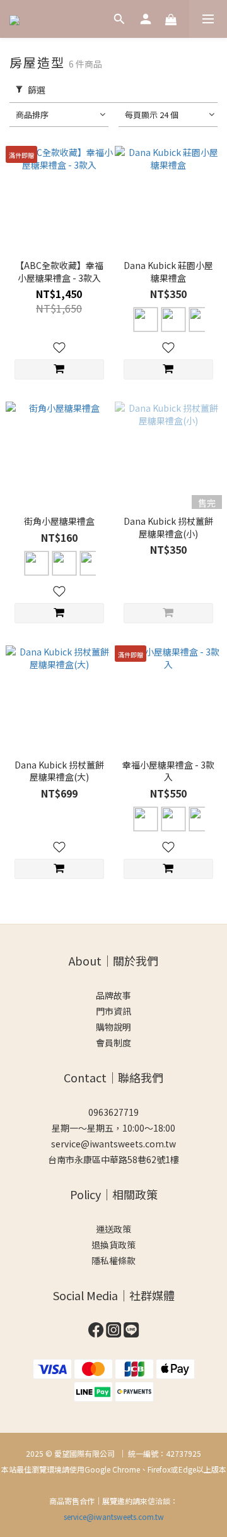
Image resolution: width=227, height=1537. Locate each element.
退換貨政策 (113, 1244)
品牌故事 (113, 995)
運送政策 (113, 1229)
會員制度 (113, 1042)
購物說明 (113, 1026)
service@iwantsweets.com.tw (113, 1143)
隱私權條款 (113, 1260)
